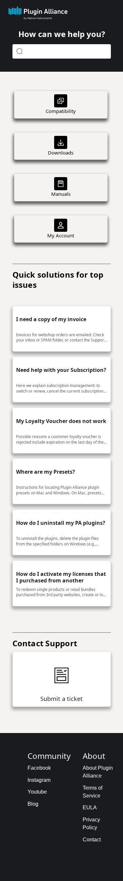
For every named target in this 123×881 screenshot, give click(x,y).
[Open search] (61, 51)
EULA (90, 807)
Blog (33, 804)
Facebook (39, 768)
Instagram (39, 780)
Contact (92, 839)
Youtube (37, 792)
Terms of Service (92, 791)
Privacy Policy (91, 823)
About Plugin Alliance (98, 772)
